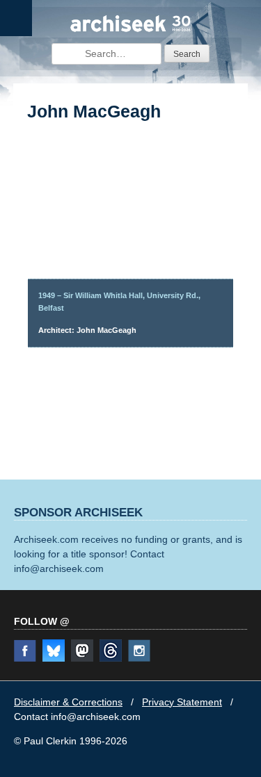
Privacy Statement (182, 702)
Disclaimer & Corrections (68, 702)
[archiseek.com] (131, 29)
